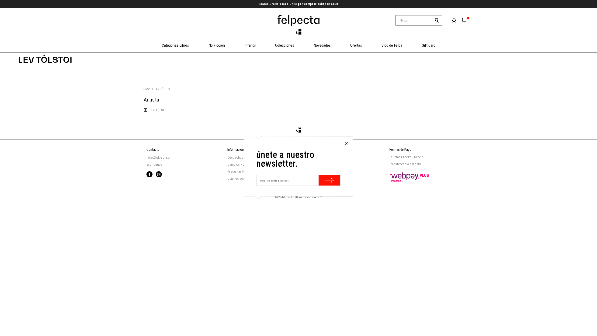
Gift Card (428, 45)
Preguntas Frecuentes (242, 171)
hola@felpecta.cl (158, 157)
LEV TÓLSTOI (158, 110)
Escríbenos (154, 164)
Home (146, 89)
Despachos (235, 157)
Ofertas (356, 45)
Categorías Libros (175, 45)
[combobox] (419, 20)
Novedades (322, 45)
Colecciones (284, 45)
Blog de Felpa (392, 45)
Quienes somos (238, 178)
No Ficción (216, 45)
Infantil (250, 45)
